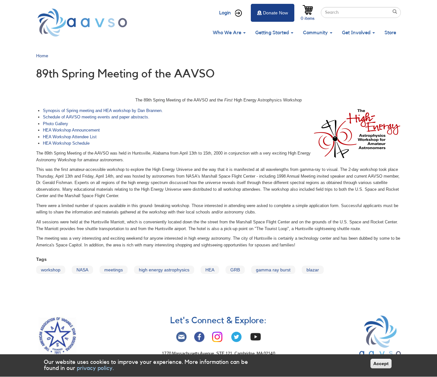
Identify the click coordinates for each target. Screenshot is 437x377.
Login (225, 12)
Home (42, 55)
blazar (312, 269)
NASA (82, 269)
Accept (381, 363)
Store (390, 32)
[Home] (84, 22)
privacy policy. (95, 368)
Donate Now (275, 12)
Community (316, 32)
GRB (235, 269)
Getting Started (272, 32)
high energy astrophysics (164, 269)
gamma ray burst (273, 269)
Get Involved (357, 32)
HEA (209, 269)
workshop (50, 269)
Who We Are (227, 32)
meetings (113, 269)
